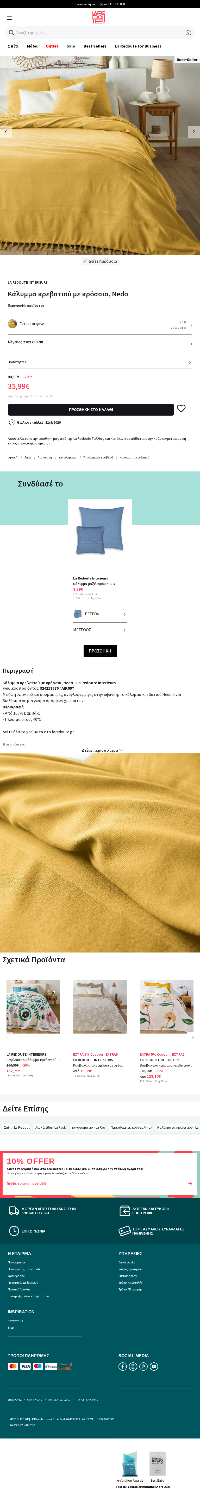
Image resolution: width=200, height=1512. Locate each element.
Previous (10, 1041)
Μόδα (32, 46)
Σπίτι (13, 46)
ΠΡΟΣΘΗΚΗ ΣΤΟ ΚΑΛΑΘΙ (91, 410)
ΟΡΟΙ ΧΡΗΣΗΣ (34, 1399)
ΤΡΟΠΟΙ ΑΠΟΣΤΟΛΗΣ (59, 1399)
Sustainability (127, 1276)
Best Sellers (95, 46)
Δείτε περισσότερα (100, 750)
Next (194, 1041)
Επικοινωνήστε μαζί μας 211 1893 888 (100, 4)
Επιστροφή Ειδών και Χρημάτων (28, 1296)
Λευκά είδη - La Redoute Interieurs (50, 1127)
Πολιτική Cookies (19, 1289)
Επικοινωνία (126, 1262)
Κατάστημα (15, 1321)
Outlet (52, 46)
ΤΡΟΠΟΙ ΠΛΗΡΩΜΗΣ (87, 1399)
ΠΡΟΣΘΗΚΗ (100, 651)
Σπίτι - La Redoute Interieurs (17, 1127)
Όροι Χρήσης (16, 1276)
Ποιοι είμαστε (16, 1262)
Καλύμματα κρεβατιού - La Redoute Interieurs (177, 1127)
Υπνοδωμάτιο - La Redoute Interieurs (88, 1127)
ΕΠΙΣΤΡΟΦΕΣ (15, 1399)
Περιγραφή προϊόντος (26, 305)
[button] (11, 32)
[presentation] (6, 132)
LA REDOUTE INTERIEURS (26, 1054)
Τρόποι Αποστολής (130, 1282)
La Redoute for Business (138, 46)
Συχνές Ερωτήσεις (130, 1269)
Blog (11, 1327)
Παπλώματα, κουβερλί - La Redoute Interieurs (131, 1127)
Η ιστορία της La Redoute (24, 1269)
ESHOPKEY (29, 1425)
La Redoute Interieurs (28, 282)
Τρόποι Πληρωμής (130, 1289)
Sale (71, 46)
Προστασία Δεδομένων (23, 1282)
